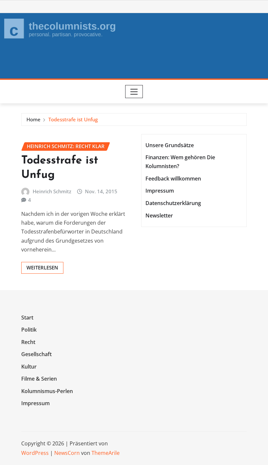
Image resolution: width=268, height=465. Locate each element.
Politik (29, 329)
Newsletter (159, 215)
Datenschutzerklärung (173, 203)
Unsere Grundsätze (169, 145)
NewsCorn (67, 452)
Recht (28, 342)
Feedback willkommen (173, 178)
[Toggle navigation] (134, 91)
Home (33, 119)
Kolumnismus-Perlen (47, 391)
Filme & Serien (39, 379)
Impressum (159, 191)
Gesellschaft (36, 354)
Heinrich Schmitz (52, 191)
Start (27, 317)
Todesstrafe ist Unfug (73, 119)
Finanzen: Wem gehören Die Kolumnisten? (180, 162)
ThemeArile (106, 452)
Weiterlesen (42, 267)
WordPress (35, 452)
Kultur (29, 366)
